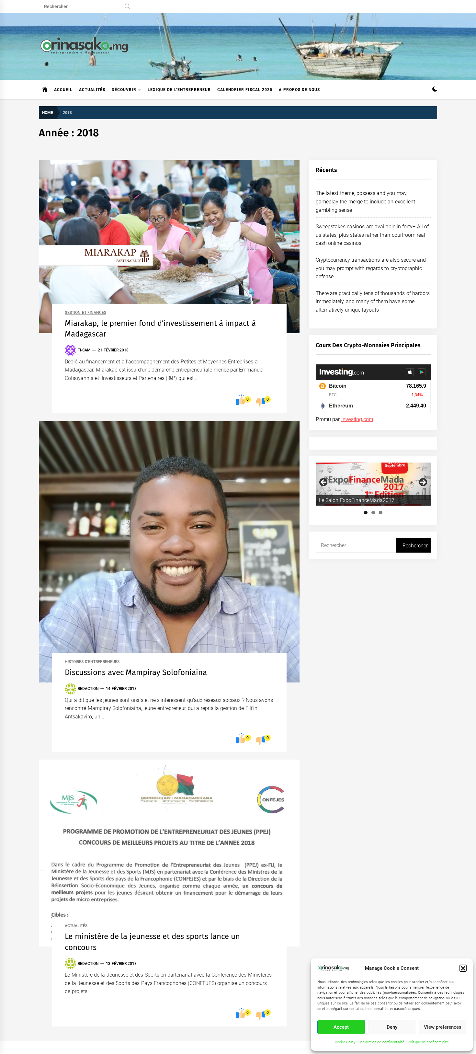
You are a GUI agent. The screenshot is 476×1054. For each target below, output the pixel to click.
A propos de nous (299, 89)
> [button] (422, 482)
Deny (392, 1027)
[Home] (45, 89)
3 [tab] (380, 512)
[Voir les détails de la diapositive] (373, 484)
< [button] (324, 482)
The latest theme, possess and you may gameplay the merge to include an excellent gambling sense (365, 201)
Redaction (88, 688)
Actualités (92, 89)
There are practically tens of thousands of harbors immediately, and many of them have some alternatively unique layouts (373, 301)
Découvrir (124, 89)
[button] (463, 968)
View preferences (442, 1027)
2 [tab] (373, 512)
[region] (373, 484)
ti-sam (84, 350)
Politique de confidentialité (428, 1042)
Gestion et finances (85, 313)
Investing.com (357, 419)
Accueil (63, 89)
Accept (341, 1027)
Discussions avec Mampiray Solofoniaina (136, 672)
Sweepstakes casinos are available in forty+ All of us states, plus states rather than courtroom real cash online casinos (372, 234)
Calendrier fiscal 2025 (245, 89)
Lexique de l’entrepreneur (179, 89)
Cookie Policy (345, 1042)
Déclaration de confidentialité (381, 1042)
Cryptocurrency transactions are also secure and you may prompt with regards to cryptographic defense (371, 268)
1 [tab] (366, 512)
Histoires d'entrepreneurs (92, 662)
